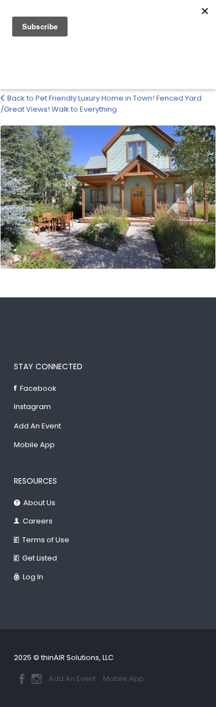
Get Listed (39, 558)
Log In (33, 577)
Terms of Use (45, 540)
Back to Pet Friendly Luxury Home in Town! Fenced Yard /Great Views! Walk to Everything (101, 103)
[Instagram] (37, 678)
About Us (39, 502)
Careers (38, 521)
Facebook (38, 388)
